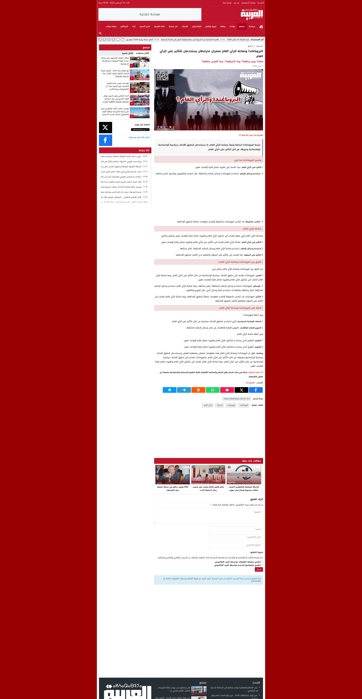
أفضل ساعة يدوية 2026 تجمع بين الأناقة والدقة (162, 39)
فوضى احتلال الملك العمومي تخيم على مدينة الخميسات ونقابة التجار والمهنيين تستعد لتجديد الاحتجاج (115, 111)
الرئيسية (261, 26)
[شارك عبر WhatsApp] (213, 390)
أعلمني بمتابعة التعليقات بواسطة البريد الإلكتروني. (237, 562)
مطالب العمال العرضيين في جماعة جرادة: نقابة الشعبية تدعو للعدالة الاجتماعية (115, 61)
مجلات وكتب (111, 26)
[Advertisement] (208, 197)
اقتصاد (185, 26)
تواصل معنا (227, 3)
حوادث (232, 26)
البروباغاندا (244, 405)
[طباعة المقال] (169, 390)
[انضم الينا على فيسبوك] (104, 39)
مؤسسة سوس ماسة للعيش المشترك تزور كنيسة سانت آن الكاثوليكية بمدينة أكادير (117, 86)
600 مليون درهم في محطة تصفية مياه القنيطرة (172, 488)
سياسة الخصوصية (249, 3)
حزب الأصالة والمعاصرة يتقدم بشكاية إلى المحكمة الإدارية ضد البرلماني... (234, 689)
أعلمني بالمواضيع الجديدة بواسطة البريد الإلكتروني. (237, 565)
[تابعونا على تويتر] (113, 39)
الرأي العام (208, 405)
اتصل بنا (261, 3)
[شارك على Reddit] (198, 390)
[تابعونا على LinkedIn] (122, 39)
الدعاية (220, 405)
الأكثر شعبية (127, 53)
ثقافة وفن (196, 26)
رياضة (222, 26)
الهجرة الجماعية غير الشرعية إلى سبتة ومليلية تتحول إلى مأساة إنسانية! (219, 39)
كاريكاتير (124, 26)
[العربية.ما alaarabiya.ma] (232, 14)
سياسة (252, 26)
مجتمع (242, 26)
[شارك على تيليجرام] (184, 390)
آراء (133, 26)
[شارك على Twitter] (241, 390)
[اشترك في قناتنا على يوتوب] (117, 39)
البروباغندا (231, 405)
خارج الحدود (144, 26)
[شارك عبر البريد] (227, 390)
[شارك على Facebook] (256, 390)
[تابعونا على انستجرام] (108, 39)
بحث (100, 33)
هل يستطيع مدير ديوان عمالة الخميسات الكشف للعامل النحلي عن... (174, 689)
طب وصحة (173, 26)
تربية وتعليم (210, 26)
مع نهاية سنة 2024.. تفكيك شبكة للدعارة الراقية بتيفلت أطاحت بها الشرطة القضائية (115, 73)
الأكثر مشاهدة (142, 53)
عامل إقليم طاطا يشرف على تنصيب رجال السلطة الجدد (208, 488)
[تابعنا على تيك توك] (99, 39)
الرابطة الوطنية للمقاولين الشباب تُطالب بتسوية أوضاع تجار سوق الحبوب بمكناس (244, 490)
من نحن (236, 3)
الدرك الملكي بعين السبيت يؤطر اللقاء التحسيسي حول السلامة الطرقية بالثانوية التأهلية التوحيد (116, 99)
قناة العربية (159, 26)
